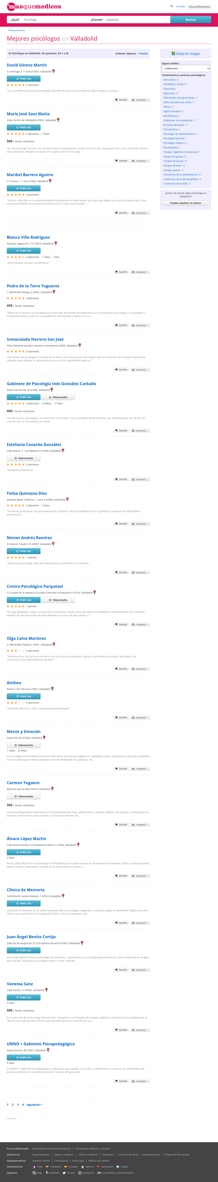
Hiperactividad (171, 111)
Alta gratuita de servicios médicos (51, 1148)
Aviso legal (78, 1160)
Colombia (55, 1166)
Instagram (88, 1172)
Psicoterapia (170, 147)
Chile (40, 1166)
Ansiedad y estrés (173, 84)
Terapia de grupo (173, 156)
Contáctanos (61, 1160)
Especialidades (40, 1154)
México (90, 1166)
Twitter (71, 1172)
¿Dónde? (97, 20)
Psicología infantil (173, 143)
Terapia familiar (172, 165)
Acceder (180, 6)
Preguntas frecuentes (177, 1154)
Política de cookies (98, 1160)
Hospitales (108, 1154)
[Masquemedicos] (34, 10)
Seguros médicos (64, 1154)
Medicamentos (151, 1154)
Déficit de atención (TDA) (177, 102)
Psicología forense (173, 138)
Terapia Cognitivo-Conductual (180, 152)
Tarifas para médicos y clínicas (92, 1148)
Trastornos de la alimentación (180, 174)
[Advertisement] (185, 262)
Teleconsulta (59, 397)
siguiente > (34, 1105)
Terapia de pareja (173, 161)
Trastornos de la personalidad (180, 179)
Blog (39, 1172)
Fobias (167, 106)
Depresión (169, 93)
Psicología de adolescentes (178, 134)
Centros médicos (87, 1154)
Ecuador (73, 1166)
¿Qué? (15, 20)
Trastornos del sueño (175, 183)
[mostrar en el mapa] (53, 71)
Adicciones (169, 79)
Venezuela (107, 1166)
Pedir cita (25, 78)
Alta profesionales (199, 6)
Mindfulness (170, 115)
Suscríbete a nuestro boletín (118, 1172)
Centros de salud (128, 1154)
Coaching (168, 88)
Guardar (123, 99)
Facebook (54, 1172)
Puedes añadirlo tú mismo (185, 203)
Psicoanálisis (170, 129)
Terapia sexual (171, 170)
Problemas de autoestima (177, 120)
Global (124, 1166)
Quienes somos (41, 1160)
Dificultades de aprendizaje (179, 97)
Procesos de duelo (173, 124)
